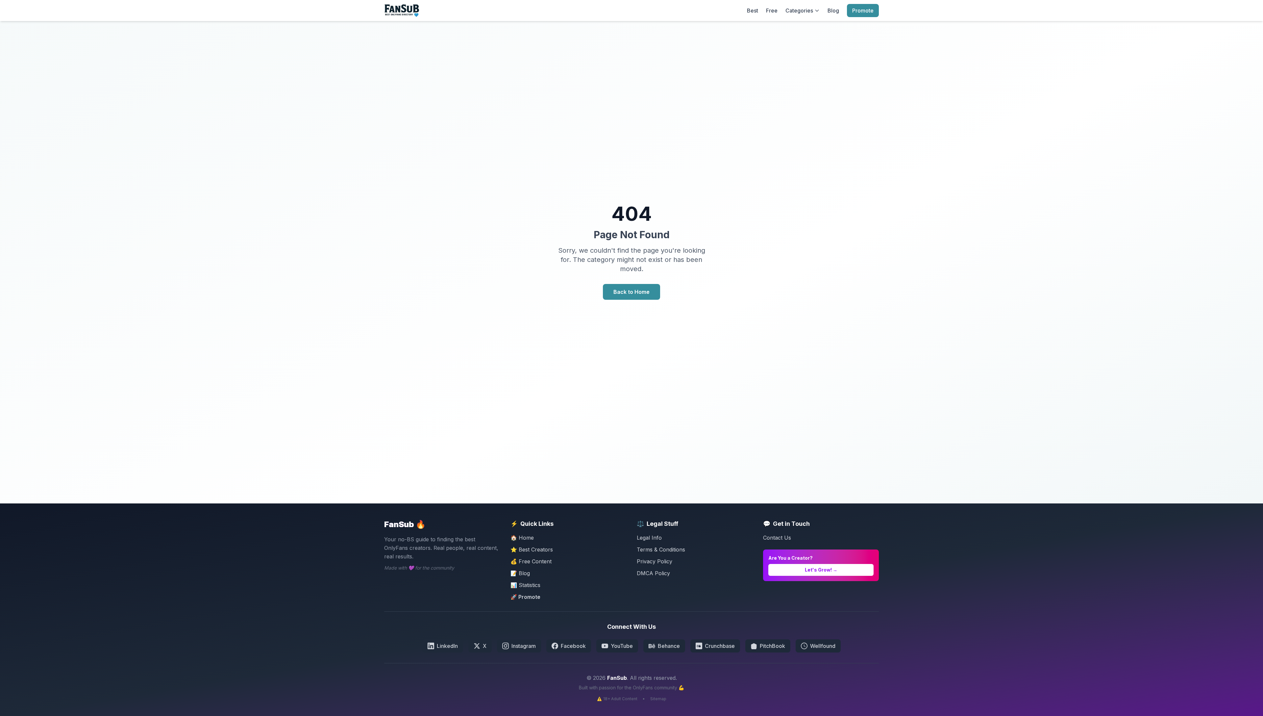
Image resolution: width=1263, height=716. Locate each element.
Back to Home (631, 292)
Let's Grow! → (821, 570)
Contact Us (777, 537)
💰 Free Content (531, 561)
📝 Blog (520, 573)
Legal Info (649, 537)
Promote (863, 10)
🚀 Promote (525, 597)
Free (772, 10)
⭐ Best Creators (531, 549)
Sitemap (658, 698)
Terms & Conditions (661, 549)
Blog (833, 10)
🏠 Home (522, 537)
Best (752, 10)
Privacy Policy (654, 561)
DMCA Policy (653, 573)
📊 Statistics (525, 585)
